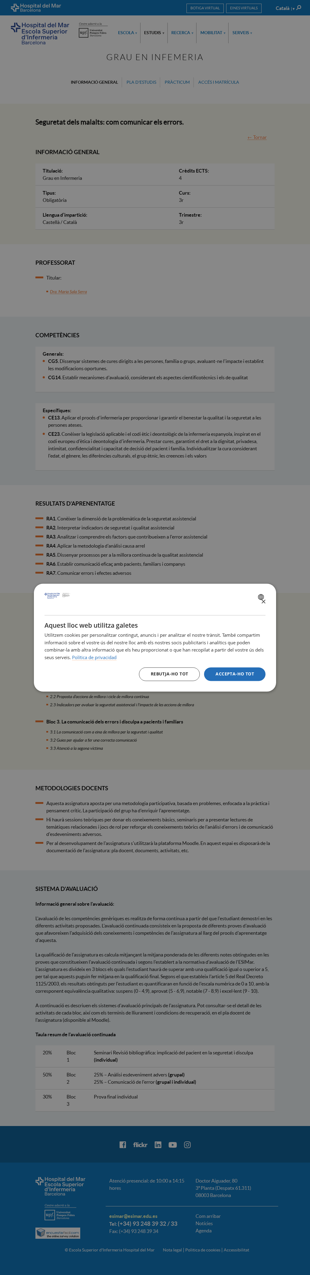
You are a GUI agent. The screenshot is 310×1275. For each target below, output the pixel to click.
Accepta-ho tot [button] (235, 674)
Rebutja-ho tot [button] (169, 674)
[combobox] (261, 597)
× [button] (263, 602)
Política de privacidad (94, 658)
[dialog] (155, 637)
